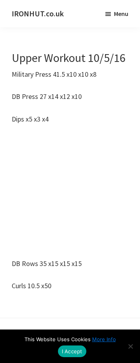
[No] (130, 346)
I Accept (72, 351)
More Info (104, 339)
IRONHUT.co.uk (38, 13)
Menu (121, 14)
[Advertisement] (70, 191)
